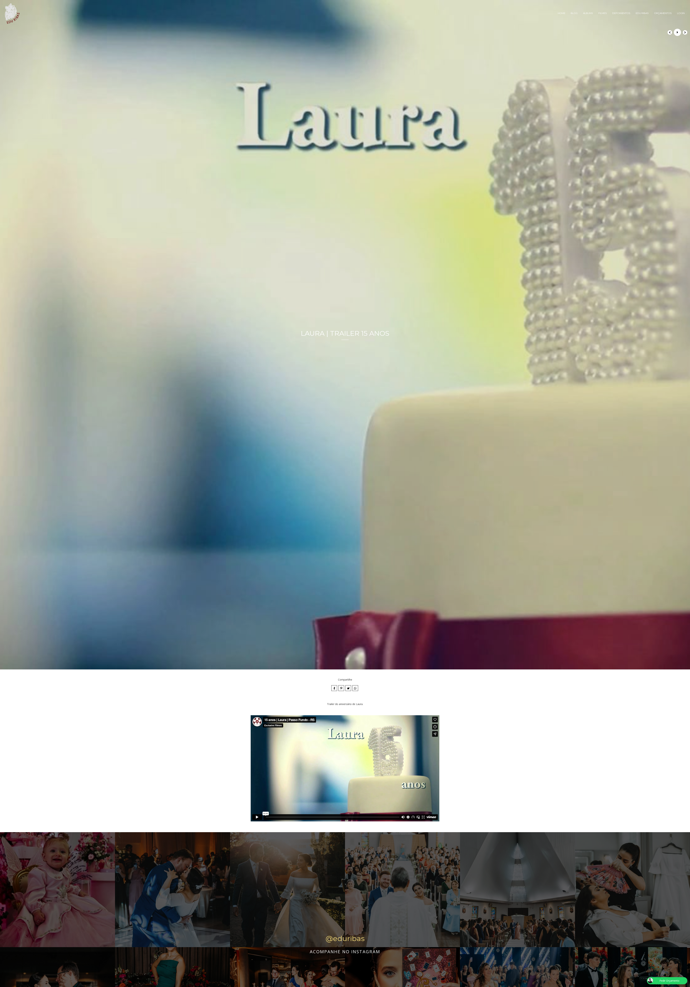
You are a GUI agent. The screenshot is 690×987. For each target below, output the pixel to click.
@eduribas (345, 938)
